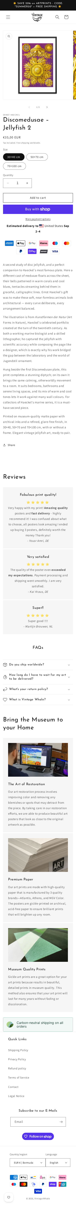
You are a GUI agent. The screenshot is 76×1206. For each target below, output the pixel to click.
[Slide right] (47, 107)
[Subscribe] (61, 1122)
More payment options (38, 218)
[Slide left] (29, 107)
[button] (8, 17)
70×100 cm (14, 166)
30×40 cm (13, 157)
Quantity (8, 175)
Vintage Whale (42, 1198)
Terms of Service (18, 1077)
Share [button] (11, 445)
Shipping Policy (18, 1050)
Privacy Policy (17, 1059)
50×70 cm (37, 157)
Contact (13, 1087)
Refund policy (17, 1068)
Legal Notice (16, 1096)
